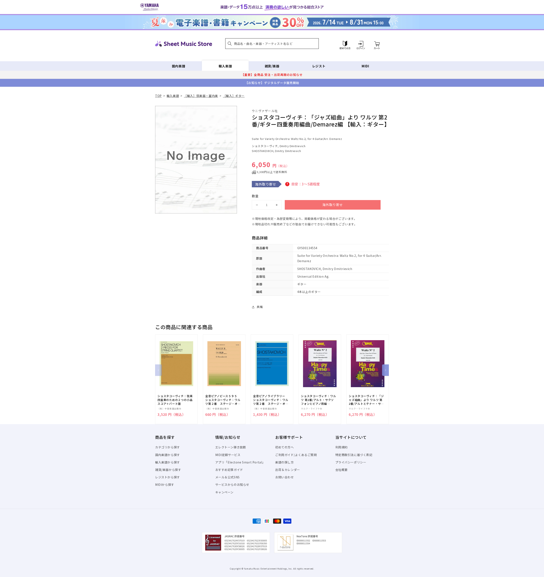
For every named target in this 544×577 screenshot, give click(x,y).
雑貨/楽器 (272, 66)
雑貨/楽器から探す (168, 470)
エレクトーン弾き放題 (230, 447)
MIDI (365, 66)
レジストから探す (167, 477)
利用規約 (341, 447)
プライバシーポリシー (350, 462)
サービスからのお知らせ (232, 484)
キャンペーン (224, 492)
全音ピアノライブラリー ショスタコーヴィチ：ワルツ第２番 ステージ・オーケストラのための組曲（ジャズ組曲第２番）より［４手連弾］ (270, 400)
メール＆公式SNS (227, 477)
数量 (255, 196)
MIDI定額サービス (228, 455)
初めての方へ (284, 447)
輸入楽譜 (225, 66)
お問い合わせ (284, 477)
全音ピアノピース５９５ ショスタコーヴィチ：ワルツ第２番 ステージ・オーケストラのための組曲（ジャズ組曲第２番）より (222, 400)
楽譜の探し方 (284, 462)
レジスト (318, 66)
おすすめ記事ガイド (229, 470)
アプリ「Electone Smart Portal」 (240, 462)
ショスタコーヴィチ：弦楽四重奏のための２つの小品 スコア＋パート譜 (176, 400)
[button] (272, 43)
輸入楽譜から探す (167, 462)
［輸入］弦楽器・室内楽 (201, 96)
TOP (158, 96)
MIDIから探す (164, 484)
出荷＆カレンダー (287, 470)
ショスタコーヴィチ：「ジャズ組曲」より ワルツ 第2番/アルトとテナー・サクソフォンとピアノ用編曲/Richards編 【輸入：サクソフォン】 (366, 400)
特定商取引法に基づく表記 (354, 455)
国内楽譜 (178, 66)
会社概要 (341, 470)
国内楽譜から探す (167, 455)
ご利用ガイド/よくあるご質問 (296, 455)
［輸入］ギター (234, 96)
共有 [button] (260, 307)
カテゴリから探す (167, 447)
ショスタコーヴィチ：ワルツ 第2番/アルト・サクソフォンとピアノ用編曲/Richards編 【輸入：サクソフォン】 (318, 400)
